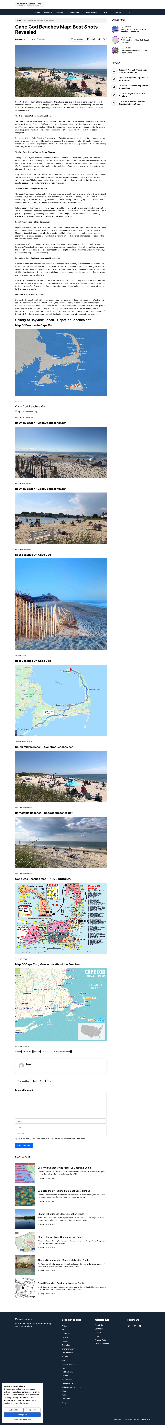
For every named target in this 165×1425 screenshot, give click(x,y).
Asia (63, 1330)
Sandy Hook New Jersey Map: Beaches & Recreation (133, 30)
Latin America (67, 1383)
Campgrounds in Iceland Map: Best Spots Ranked (64, 1191)
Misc (106, 12)
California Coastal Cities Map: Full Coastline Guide (64, 1167)
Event (64, 1360)
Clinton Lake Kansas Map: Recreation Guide (61, 1214)
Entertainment (67, 1353)
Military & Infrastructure (71, 1387)
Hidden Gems (67, 1372)
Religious (65, 1402)
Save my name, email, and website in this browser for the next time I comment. (51, 1139)
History (65, 1376)
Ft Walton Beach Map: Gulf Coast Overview (135, 41)
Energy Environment (70, 1349)
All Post (136, 1419)
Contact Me (118, 1419)
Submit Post (145, 1419)
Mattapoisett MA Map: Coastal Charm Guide (134, 51)
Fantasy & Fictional (69, 1364)
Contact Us (99, 1329)
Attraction (66, 1333)
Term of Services (102, 1344)
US (129, 12)
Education (74, 12)
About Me (128, 1419)
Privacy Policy (101, 1340)
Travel (47, 12)
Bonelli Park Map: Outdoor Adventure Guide (61, 1283)
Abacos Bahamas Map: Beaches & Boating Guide (63, 1260)
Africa (64, 1326)
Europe (65, 1356)
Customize (13, 1410)
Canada (65, 1337)
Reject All (32, 1410)
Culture (59, 12)
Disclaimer (99, 1332)
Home (37, 12)
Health (64, 1368)
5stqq (19, 39)
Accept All (22, 1415)
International (91, 12)
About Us (99, 1325)
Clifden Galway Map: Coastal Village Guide (60, 1237)
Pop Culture (67, 1399)
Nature (118, 12)
